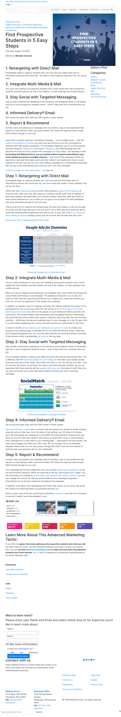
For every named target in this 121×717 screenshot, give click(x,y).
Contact (105, 9)
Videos (9, 588)
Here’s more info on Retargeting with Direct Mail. (27, 220)
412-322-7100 (44, 705)
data (12, 652)
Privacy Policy (97, 684)
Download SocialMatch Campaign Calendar (46, 414)
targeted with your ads (49, 368)
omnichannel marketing (36, 27)
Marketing (83, 9)
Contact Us (67, 680)
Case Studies (11, 598)
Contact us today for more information (23, 170)
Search (39, 712)
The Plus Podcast (98, 97)
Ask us (36, 552)
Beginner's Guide (98, 80)
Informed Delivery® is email (18, 429)
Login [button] (8, 4)
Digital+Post (28, 148)
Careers (43, 1)
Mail (92, 91)
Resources (25, 1)
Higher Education (13, 24)
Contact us (60, 493)
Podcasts (10, 593)
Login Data (95, 675)
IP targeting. (49, 148)
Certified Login (69, 675)
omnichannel (11, 30)
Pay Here (10, 1)
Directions (10, 702)
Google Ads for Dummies (17, 574)
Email (10, 636)
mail (21, 652)
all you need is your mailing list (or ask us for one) (45, 328)
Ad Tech (55, 9)
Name (10, 629)
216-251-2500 (15, 700)
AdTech (94, 77)
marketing (32, 652)
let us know (43, 336)
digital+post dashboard (67, 470)
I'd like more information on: (20, 649)
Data (64, 9)
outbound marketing (29, 191)
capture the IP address (69, 191)
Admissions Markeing (15, 27)
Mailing (73, 9)
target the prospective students (20, 143)
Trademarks (67, 684)
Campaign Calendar (14, 569)
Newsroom (35, 1)
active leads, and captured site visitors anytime (55, 475)
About (17, 1)
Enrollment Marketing (32, 24)
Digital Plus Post (13, 22)
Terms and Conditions (72, 689)
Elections (94, 9)
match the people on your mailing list (39, 359)
